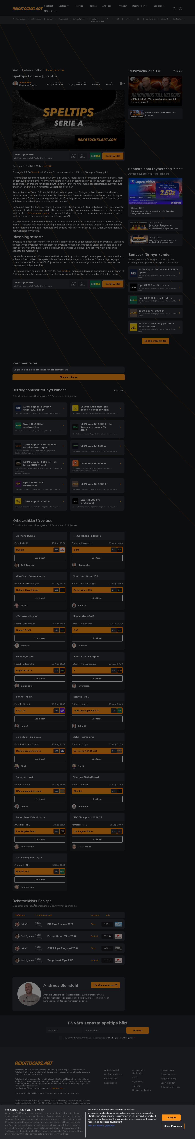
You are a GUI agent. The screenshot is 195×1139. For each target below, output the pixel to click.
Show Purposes (173, 1126)
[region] (97, 1122)
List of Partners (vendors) (101, 1125)
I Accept (171, 1117)
